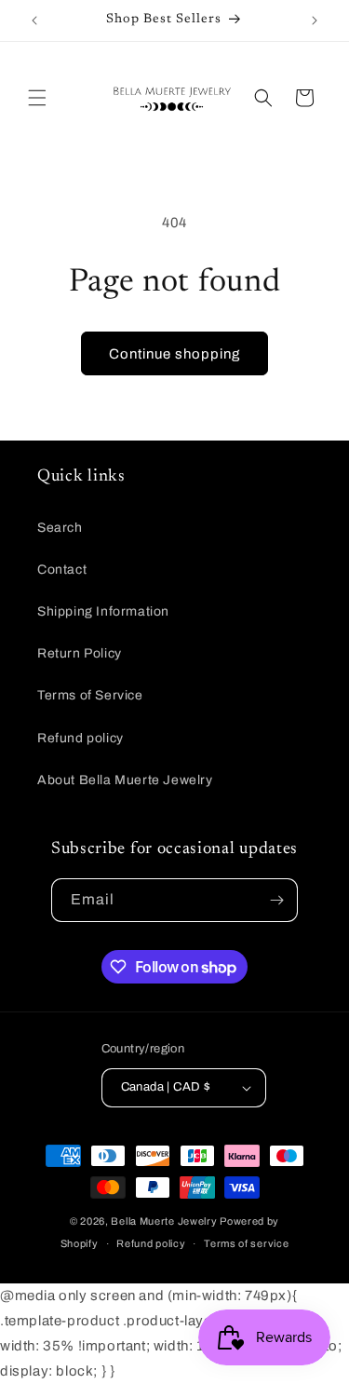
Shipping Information (103, 611)
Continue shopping (174, 353)
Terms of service (246, 1243)
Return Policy (79, 653)
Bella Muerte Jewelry (164, 1221)
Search (60, 528)
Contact (62, 570)
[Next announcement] (314, 20)
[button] (37, 97)
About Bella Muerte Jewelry (125, 780)
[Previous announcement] (34, 20)
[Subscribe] (276, 900)
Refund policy (80, 738)
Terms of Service (90, 695)
